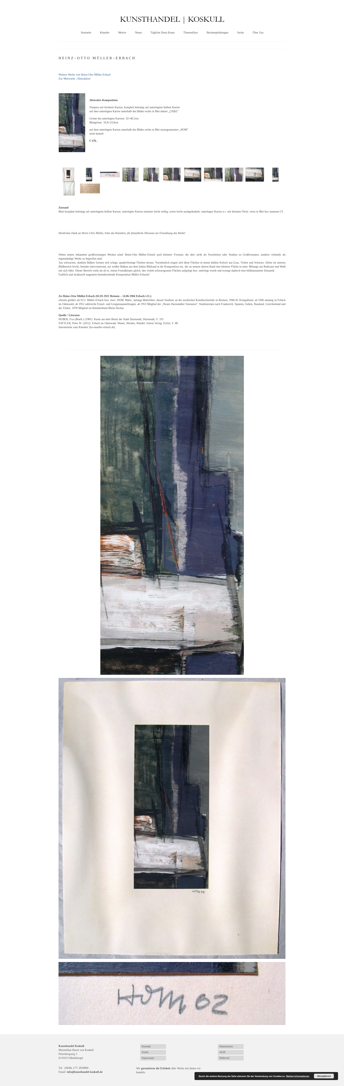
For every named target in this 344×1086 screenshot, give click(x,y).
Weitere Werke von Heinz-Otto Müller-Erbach (85, 74)
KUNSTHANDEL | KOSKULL (172, 19)
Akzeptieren (324, 1076)
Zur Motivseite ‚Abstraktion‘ (75, 78)
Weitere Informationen (297, 1076)
